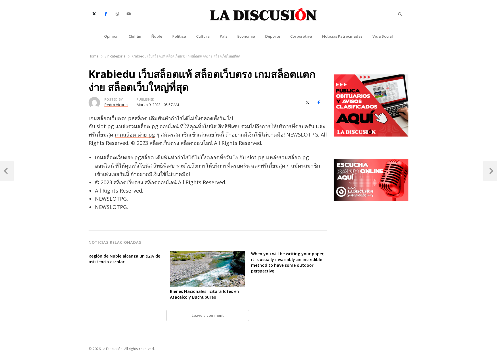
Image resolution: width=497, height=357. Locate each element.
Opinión (111, 36)
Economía (246, 36)
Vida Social (382, 36)
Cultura (203, 36)
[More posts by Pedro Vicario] (94, 100)
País (223, 36)
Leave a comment (208, 315)
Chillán (135, 36)
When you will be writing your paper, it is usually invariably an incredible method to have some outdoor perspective (288, 262)
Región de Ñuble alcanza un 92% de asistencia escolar (124, 258)
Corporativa (301, 36)
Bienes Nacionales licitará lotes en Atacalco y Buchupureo (204, 294)
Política (179, 36)
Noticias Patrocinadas (342, 36)
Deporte (272, 36)
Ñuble (156, 36)
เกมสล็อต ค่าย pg (135, 134)
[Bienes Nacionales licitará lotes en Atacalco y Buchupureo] (208, 254)
